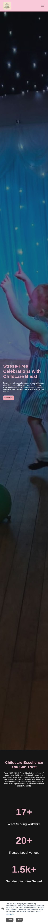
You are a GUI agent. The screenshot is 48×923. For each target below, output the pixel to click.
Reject (19, 920)
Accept (9, 920)
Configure (10, 914)
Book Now (8, 398)
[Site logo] (7, 6)
